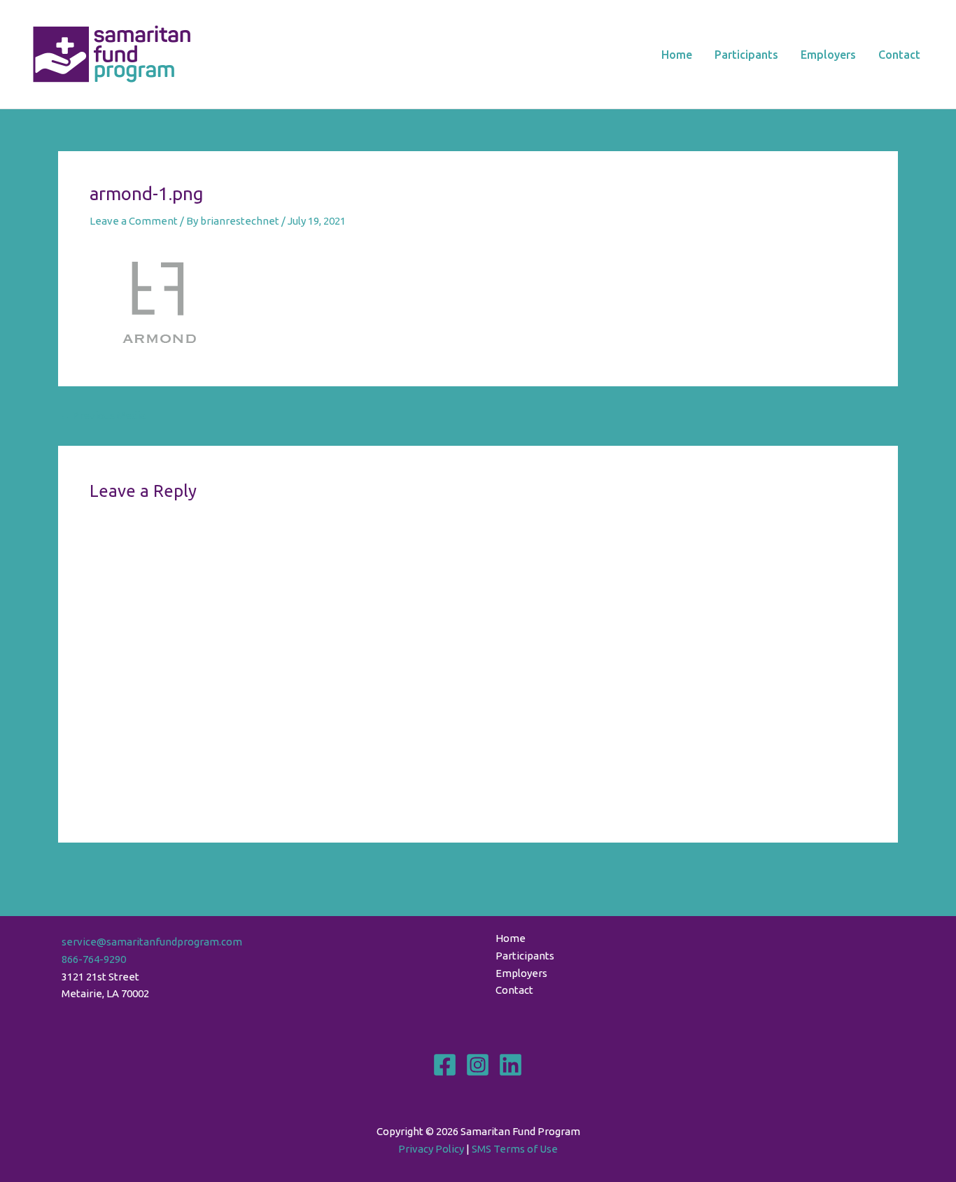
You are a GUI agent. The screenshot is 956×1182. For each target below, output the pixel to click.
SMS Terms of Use (515, 1149)
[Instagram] (477, 1065)
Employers (828, 54)
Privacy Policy (431, 1149)
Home (676, 54)
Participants (746, 54)
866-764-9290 (94, 959)
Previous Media (102, 415)
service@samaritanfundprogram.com (152, 942)
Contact (899, 54)
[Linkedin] (510, 1065)
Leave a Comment (134, 221)
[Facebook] (445, 1065)
